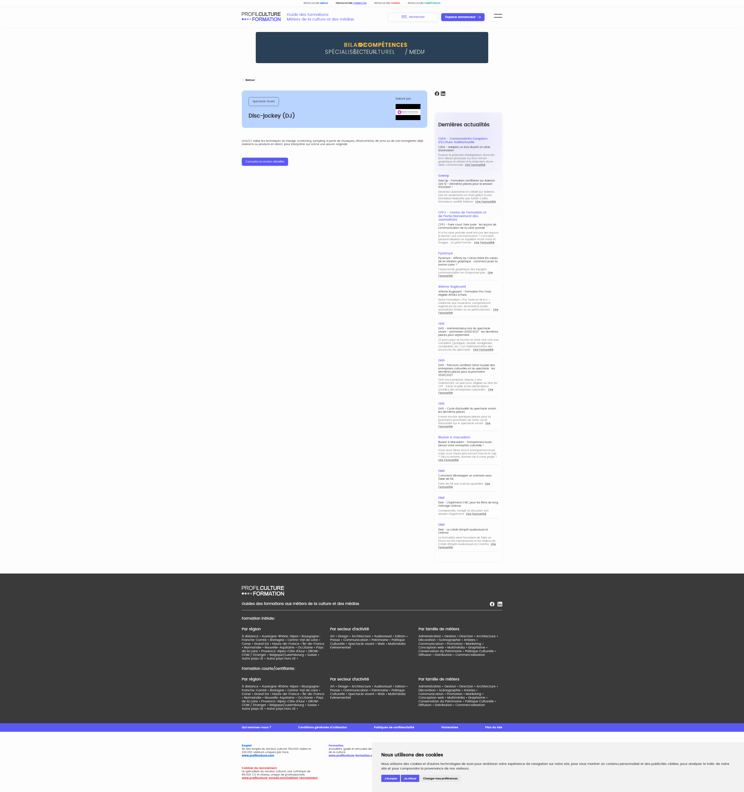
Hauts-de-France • (287, 643)
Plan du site (493, 727)
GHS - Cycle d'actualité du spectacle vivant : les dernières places (468, 410)
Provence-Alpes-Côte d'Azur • (284, 651)
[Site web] (408, 112)
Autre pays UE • (254, 658)
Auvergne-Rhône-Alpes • (282, 636)
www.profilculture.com (258, 755)
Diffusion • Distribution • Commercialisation (451, 654)
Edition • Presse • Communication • (369, 638)
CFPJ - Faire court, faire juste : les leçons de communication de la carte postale (467, 226)
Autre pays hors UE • (282, 658)
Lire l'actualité (475, 165)
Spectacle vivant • (363, 643)
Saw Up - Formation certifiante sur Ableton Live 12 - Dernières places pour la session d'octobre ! (466, 184)
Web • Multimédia (392, 643)
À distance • (252, 636)
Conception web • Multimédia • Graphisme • (452, 647)
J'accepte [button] (390, 778)
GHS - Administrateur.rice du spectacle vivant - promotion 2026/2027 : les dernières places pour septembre (468, 331)
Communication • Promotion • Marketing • (451, 643)
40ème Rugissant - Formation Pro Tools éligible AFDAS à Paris (464, 293)
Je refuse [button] (410, 778)
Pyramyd (445, 253)
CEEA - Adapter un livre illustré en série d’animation (464, 149)
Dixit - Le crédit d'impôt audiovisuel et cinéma (463, 531)
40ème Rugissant (452, 286)
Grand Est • (263, 643)
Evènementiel (340, 647)
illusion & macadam (454, 437)
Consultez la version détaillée (264, 161)
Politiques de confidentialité (394, 727)
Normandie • (254, 647)
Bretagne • (279, 640)
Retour (250, 80)
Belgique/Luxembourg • (288, 654)
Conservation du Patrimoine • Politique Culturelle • (457, 651)
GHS (441, 323)
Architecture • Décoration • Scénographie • (458, 638)
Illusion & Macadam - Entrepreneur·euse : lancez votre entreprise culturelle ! (465, 444)
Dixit (441, 470)
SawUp (443, 175)
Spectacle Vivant (263, 101)
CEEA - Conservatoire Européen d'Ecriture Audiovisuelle (462, 140)
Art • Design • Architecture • (352, 636)
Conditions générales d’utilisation (322, 727)
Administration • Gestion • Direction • (447, 636)
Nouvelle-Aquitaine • (281, 647)
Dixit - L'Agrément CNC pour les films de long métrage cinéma (468, 504)
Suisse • (313, 654)
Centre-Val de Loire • (304, 640)
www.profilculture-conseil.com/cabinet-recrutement (280, 778)
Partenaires (449, 727)
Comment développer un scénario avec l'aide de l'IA (465, 477)
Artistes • (471, 640)
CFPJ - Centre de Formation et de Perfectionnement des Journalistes (462, 216)
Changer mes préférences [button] (440, 778)
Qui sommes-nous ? (256, 727)
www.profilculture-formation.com (353, 755)
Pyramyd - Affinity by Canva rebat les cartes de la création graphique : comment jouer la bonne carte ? (468, 261)
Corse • (248, 643)
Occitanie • (307, 647)
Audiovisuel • (384, 636)
